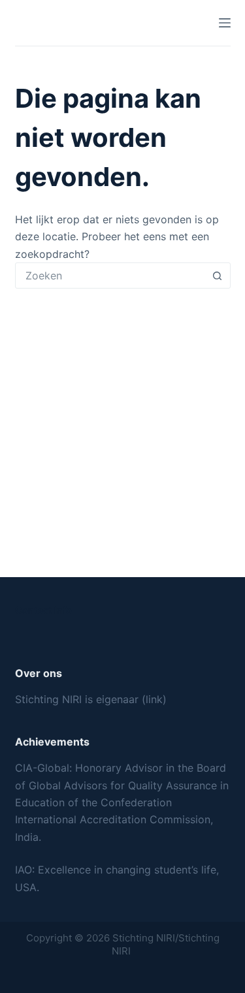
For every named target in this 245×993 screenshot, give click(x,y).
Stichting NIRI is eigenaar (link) (91, 699)
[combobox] (110, 275)
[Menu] (225, 23)
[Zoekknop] (217, 275)
